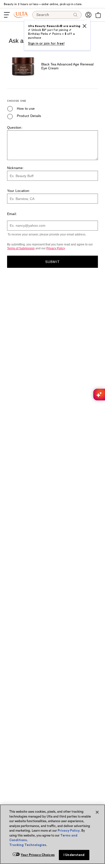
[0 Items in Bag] (98, 15)
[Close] (97, 812)
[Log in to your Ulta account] (88, 15)
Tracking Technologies (27, 844)
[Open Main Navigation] (7, 15)
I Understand (74, 854)
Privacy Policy (69, 830)
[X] (84, 26)
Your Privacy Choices (38, 854)
